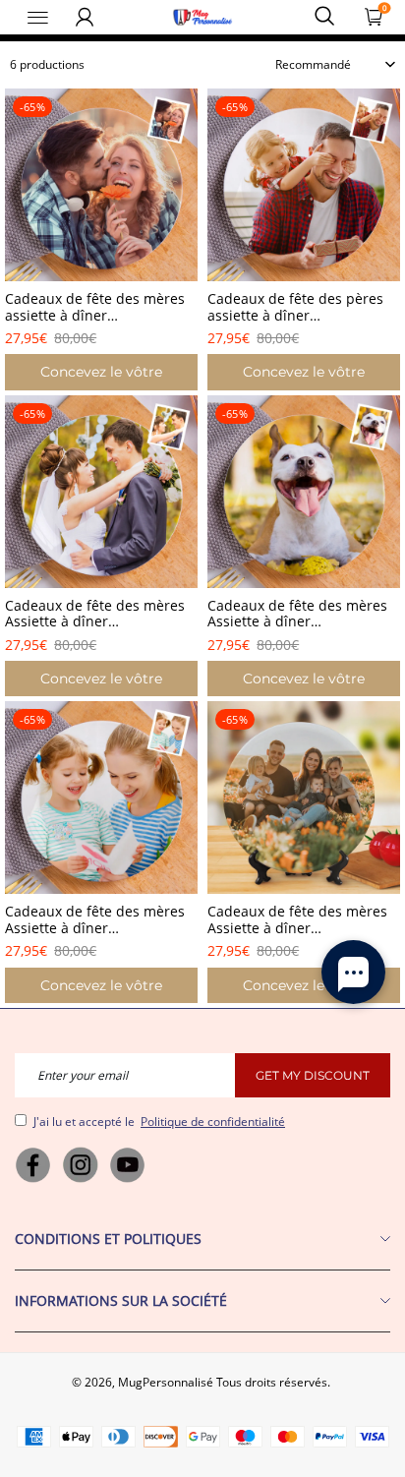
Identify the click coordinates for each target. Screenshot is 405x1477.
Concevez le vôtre (101, 372)
